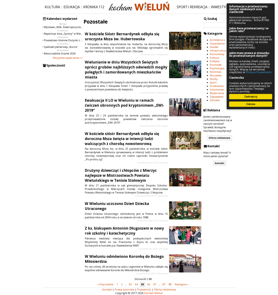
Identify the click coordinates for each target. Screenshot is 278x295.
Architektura (217, 40)
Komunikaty (217, 54)
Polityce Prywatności (259, 72)
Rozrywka (216, 75)
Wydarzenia (217, 93)
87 (163, 284)
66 (148, 284)
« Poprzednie (105, 284)
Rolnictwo (216, 72)
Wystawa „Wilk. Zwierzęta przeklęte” (63, 27)
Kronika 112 (93, 7)
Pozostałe (216, 65)
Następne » (182, 284)
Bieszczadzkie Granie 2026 (60, 53)
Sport (213, 82)
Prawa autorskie (124, 289)
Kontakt (219, 163)
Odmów (250, 104)
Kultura (52, 7)
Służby (214, 79)
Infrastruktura (218, 50)
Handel (214, 47)
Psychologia (217, 68)
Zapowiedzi (216, 96)
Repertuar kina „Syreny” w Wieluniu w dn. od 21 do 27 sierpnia (63, 33)
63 (130, 284)
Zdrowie (215, 100)
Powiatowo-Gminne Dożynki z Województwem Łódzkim (63, 40)
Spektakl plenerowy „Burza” (61, 47)
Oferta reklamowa (219, 137)
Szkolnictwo (217, 89)
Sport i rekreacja (192, 7)
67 (154, 284)
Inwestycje (220, 7)
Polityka (214, 61)
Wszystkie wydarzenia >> (68, 58)
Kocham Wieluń (153, 293)
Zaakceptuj (250, 96)
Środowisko (217, 86)
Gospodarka (217, 43)
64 (136, 284)
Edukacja (72, 7)
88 (170, 284)
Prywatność (144, 289)
